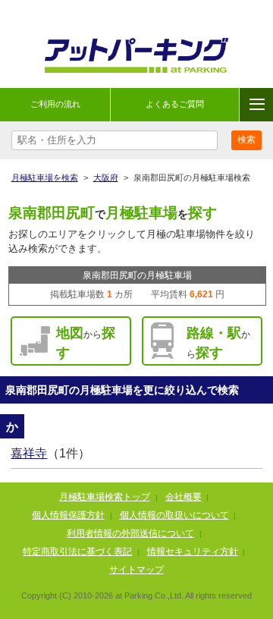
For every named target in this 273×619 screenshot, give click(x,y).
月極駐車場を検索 (44, 177)
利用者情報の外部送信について (130, 533)
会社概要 (183, 497)
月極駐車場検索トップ (104, 497)
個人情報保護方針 (68, 515)
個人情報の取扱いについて (174, 515)
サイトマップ (136, 569)
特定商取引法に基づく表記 (77, 551)
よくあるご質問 (175, 103)
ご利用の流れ (55, 103)
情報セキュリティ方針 (192, 551)
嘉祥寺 (29, 453)
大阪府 (105, 177)
